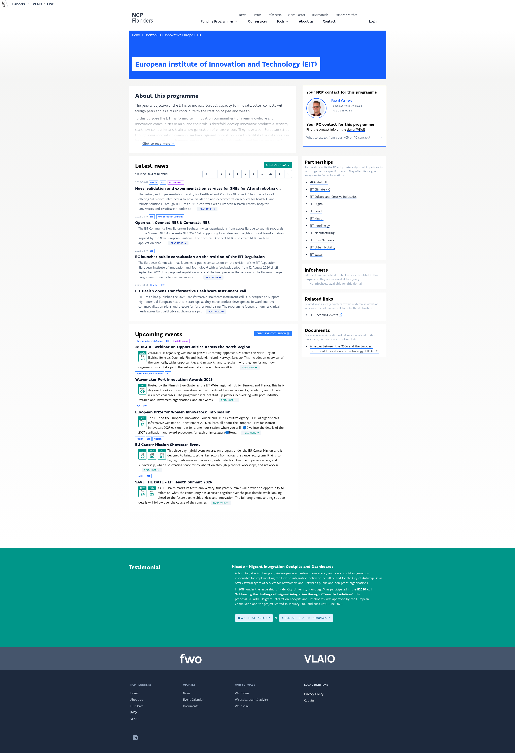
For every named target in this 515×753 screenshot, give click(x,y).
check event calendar (272, 333)
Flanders (18, 4)
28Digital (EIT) (319, 182)
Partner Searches (346, 15)
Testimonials (320, 15)
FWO (50, 4)
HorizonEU (153, 35)
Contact (329, 21)
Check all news (277, 165)
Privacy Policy (313, 694)
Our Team (136, 706)
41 (280, 174)
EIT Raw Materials (322, 240)
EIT (199, 35)
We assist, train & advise (251, 699)
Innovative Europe (179, 35)
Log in (376, 21)
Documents (190, 706)
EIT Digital (316, 204)
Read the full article (252, 618)
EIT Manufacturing (322, 233)
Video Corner (296, 15)
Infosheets (274, 15)
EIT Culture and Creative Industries (333, 197)
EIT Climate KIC (320, 189)
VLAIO (37, 4)
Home (136, 35)
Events (256, 15)
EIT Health (316, 218)
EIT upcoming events (324, 315)
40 (270, 174)
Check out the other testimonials (304, 618)
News (242, 15)
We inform (242, 693)
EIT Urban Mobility (322, 247)
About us (306, 21)
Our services (257, 21)
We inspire (242, 706)
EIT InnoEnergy (320, 226)
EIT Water (316, 254)
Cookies (309, 700)
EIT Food (316, 211)
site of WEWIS (356, 129)
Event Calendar (193, 699)
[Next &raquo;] (288, 174)
